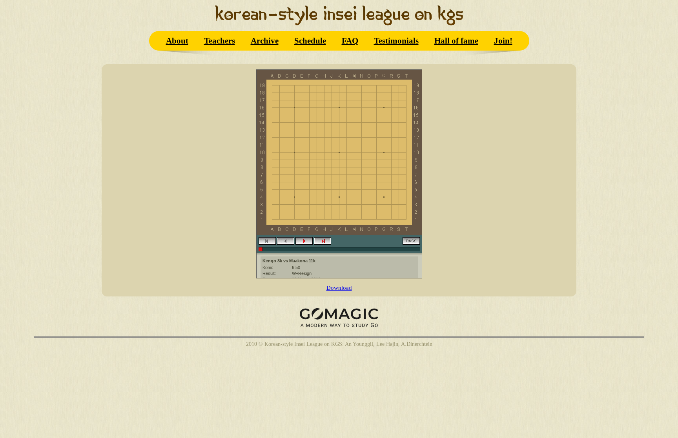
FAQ (350, 40)
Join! (503, 40)
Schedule (310, 40)
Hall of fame (456, 40)
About (177, 40)
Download (339, 287)
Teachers (219, 40)
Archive (265, 40)
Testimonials (396, 40)
